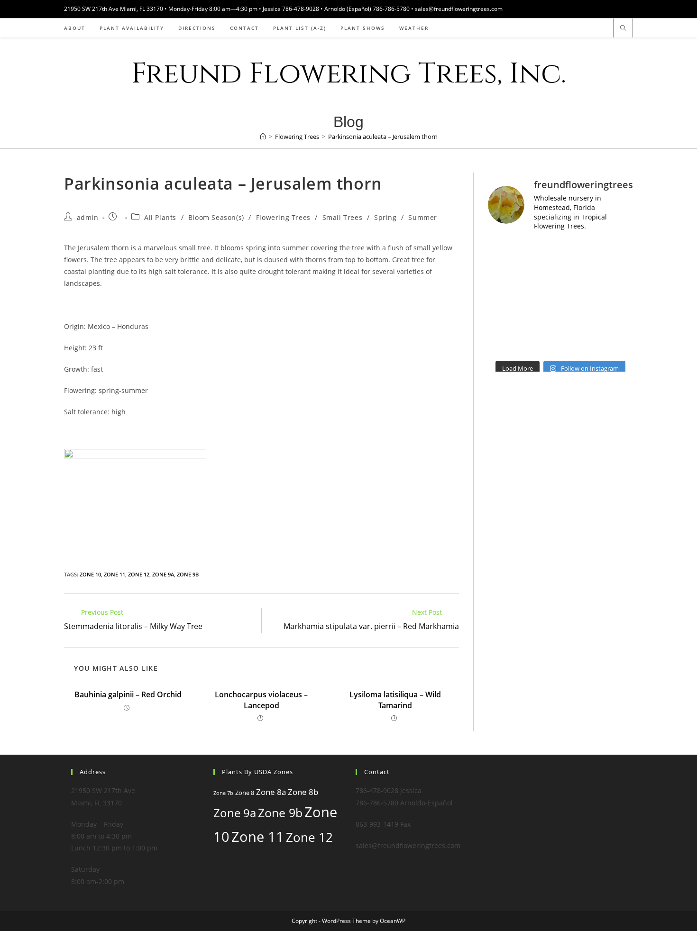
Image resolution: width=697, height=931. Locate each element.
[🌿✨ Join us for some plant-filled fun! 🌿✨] (504, 320)
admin (88, 217)
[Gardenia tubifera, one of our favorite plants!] (616, 251)
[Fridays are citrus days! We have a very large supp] (541, 343)
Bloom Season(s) (216, 217)
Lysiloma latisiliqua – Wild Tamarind (395, 699)
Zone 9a (163, 574)
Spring (385, 217)
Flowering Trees (283, 217)
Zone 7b (223, 793)
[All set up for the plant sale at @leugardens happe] (541, 251)
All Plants (160, 217)
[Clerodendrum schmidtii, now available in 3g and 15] (541, 320)
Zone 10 (90, 574)
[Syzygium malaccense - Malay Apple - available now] (504, 297)
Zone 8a (271, 791)
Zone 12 (138, 574)
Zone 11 (114, 574)
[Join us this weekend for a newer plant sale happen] (504, 251)
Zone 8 (244, 792)
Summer (422, 217)
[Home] (263, 136)
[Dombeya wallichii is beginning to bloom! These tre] (616, 320)
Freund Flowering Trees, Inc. (348, 74)
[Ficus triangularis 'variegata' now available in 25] (579, 343)
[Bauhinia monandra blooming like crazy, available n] (504, 274)
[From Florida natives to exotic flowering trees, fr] (541, 274)
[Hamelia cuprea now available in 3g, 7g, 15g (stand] (579, 274)
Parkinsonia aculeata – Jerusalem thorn (383, 136)
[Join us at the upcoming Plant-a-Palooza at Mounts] (541, 297)
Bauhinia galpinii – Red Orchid (128, 694)
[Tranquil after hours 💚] (579, 297)
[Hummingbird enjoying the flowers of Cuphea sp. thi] (579, 320)
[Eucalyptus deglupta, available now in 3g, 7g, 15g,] (504, 343)
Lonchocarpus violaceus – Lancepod (261, 699)
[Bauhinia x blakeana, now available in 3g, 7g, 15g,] (616, 297)
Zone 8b (303, 791)
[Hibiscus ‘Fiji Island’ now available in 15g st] (616, 274)
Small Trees (342, 217)
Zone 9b (188, 574)
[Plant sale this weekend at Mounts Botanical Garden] (579, 251)
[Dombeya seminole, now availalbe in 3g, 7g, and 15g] (616, 343)
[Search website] (623, 28)
